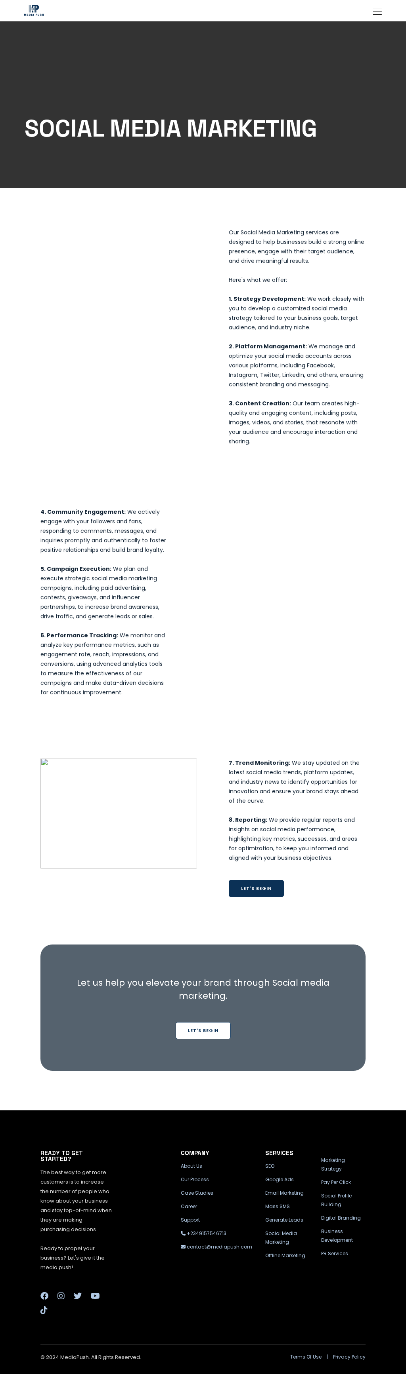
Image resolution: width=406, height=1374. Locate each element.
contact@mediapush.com (219, 1246)
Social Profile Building (336, 1200)
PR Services (334, 1253)
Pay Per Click (336, 1182)
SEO (269, 1166)
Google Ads (279, 1179)
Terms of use (306, 1356)
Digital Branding (341, 1217)
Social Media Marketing (281, 1237)
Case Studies (197, 1193)
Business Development (337, 1235)
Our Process (195, 1179)
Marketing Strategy (333, 1164)
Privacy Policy (349, 1356)
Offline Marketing (285, 1255)
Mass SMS (277, 1206)
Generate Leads (284, 1219)
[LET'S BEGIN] (203, 1020)
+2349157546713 (206, 1233)
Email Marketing (284, 1193)
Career (189, 1206)
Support (190, 1219)
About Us (191, 1166)
